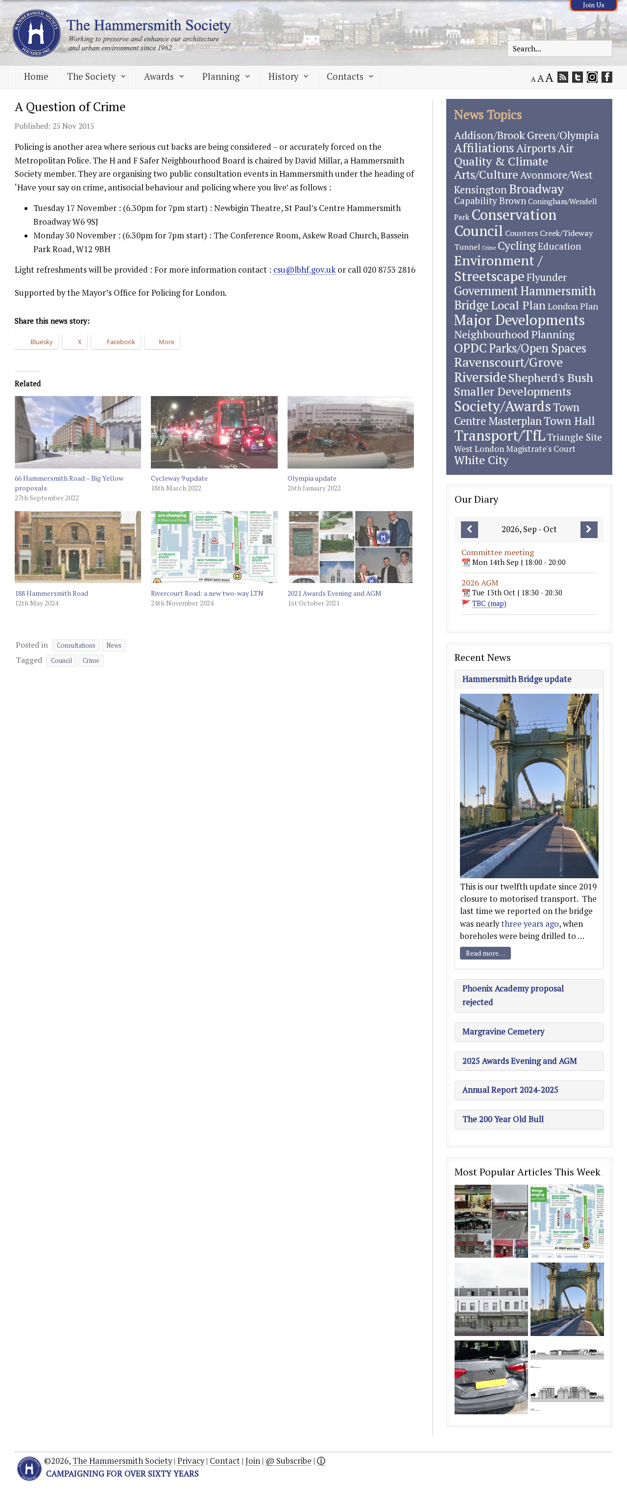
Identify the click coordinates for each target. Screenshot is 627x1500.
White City (481, 460)
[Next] (589, 529)
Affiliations (484, 148)
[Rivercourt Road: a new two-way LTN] (214, 547)
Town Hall (569, 420)
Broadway (536, 188)
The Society (91, 76)
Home (36, 76)
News (113, 645)
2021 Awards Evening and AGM (335, 593)
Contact (225, 1460)
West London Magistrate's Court (515, 448)
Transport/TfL (499, 435)
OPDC (470, 348)
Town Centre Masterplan (516, 413)
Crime (91, 660)
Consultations (76, 645)
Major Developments (519, 319)
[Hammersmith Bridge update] (567, 1300)
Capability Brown (490, 201)
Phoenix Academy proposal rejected (513, 995)
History (283, 76)
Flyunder (547, 277)
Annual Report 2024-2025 (510, 1089)
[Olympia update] (351, 432)
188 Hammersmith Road (51, 593)
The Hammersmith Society (122, 1460)
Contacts (345, 76)
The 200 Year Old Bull (503, 1119)
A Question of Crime (70, 106)
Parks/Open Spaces (537, 348)
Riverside (480, 377)
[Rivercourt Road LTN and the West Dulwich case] (491, 1378)
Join (252, 1460)
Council (61, 660)
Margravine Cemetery (503, 1031)
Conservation (513, 214)
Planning (221, 76)
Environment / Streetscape (498, 268)
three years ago (530, 923)
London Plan (573, 306)
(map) (489, 603)
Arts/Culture (486, 174)
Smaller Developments (512, 391)
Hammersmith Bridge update (517, 679)
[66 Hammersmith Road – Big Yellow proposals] (78, 432)
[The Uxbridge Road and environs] (491, 1222)
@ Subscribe (288, 1460)
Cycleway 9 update (179, 478)
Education (559, 246)
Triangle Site (574, 437)
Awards (159, 76)
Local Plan (518, 305)
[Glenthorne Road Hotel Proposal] (491, 1300)
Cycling (517, 245)
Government (486, 291)
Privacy (190, 1460)
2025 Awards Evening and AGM (519, 1060)
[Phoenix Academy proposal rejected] (567, 1378)
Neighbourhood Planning (514, 334)
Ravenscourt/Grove (508, 361)
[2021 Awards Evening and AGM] (351, 547)
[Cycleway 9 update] (214, 432)
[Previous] (469, 529)
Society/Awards (502, 406)
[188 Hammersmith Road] (78, 547)
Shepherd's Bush (550, 377)
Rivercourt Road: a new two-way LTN (207, 593)
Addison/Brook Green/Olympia (526, 135)
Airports (536, 148)
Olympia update (312, 478)
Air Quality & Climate (514, 154)
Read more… (485, 953)
